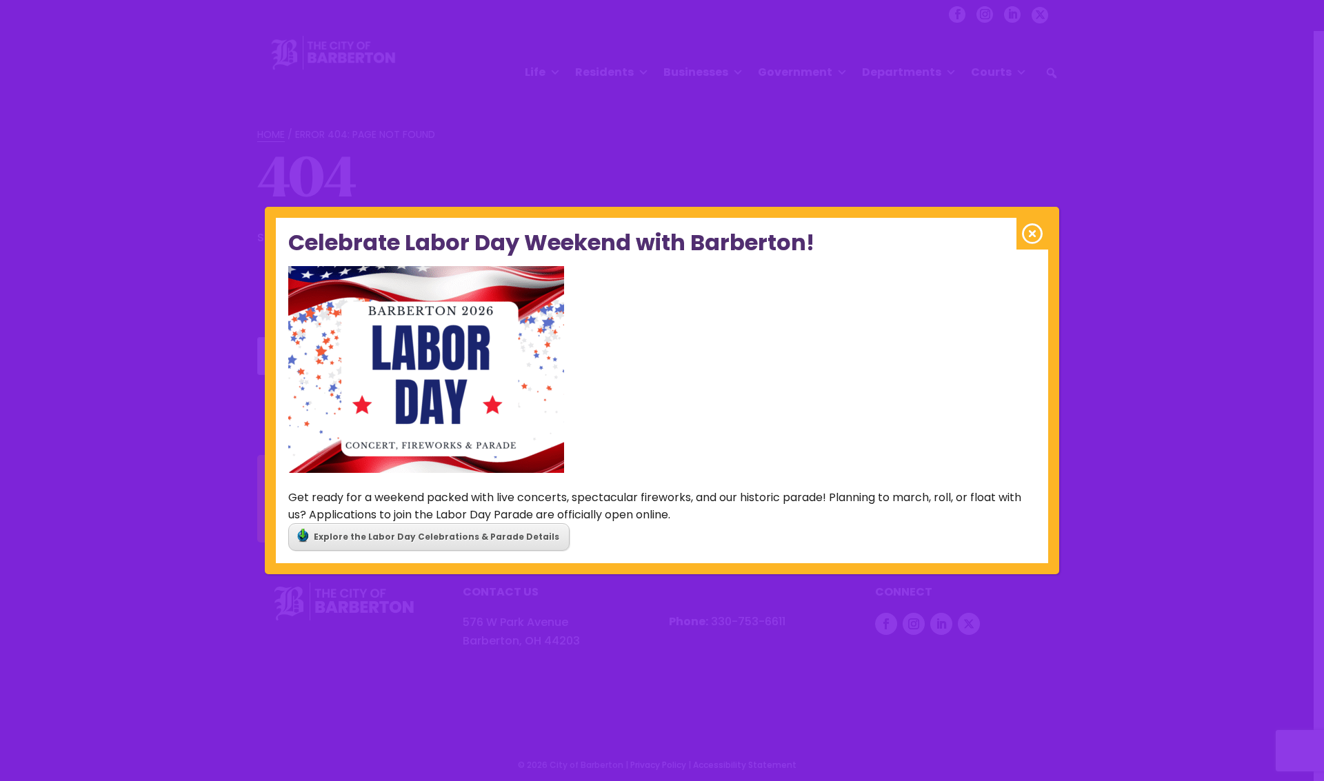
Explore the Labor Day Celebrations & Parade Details (436, 536)
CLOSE (1032, 234)
